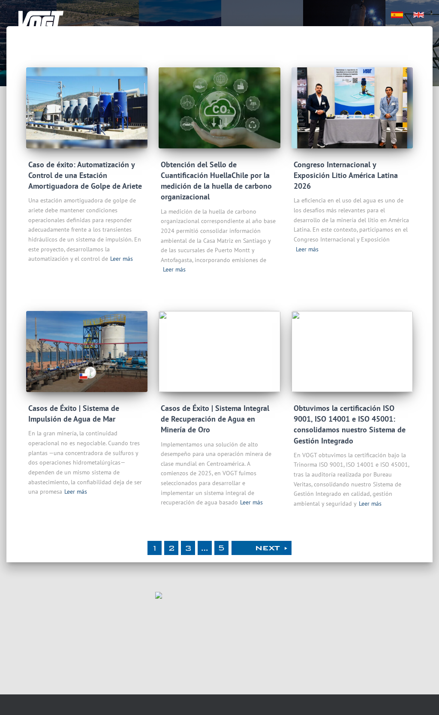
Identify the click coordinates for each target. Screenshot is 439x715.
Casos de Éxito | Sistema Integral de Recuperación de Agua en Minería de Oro (215, 418)
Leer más (121, 258)
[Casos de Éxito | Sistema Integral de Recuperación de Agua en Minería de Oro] (219, 351)
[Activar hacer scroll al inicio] (422, 698)
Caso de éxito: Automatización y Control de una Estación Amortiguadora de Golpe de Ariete (85, 175)
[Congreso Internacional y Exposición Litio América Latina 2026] (352, 107)
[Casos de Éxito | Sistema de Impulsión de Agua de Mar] (86, 351)
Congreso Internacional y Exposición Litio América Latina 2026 (346, 175)
